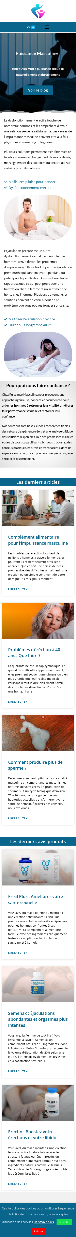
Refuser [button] (38, 1231)
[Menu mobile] (46, 27)
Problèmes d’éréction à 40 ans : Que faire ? (34, 652)
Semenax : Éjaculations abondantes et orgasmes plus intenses (38, 1019)
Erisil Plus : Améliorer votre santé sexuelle (35, 899)
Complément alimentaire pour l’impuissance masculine (38, 540)
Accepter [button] (64, 1222)
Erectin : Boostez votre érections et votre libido (32, 1134)
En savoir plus (44, 1222)
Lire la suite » (18, 589)
